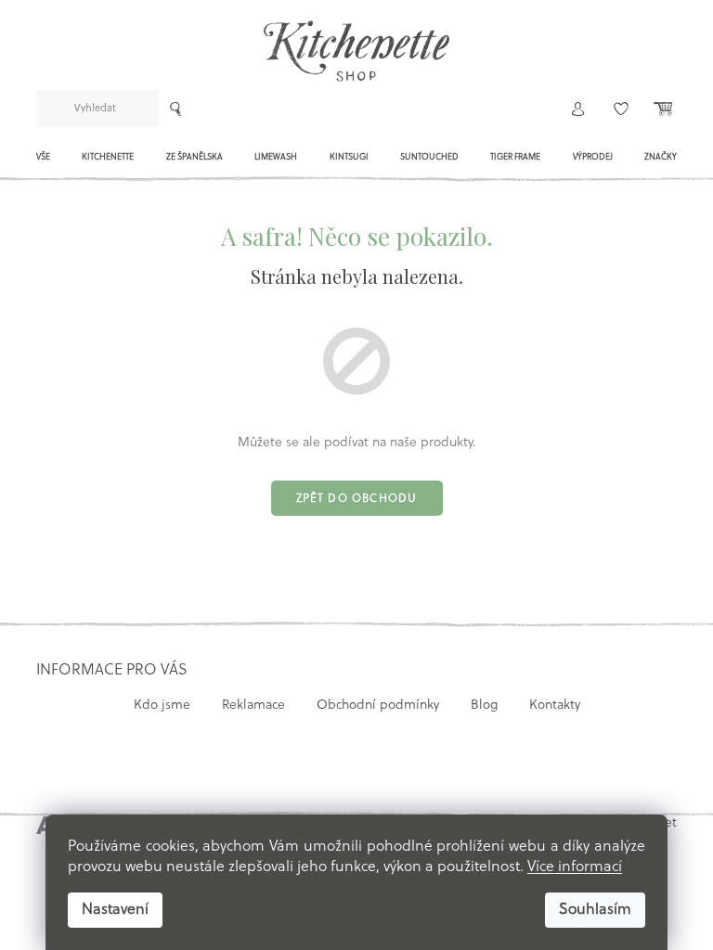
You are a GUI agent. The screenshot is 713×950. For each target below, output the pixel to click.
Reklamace (253, 705)
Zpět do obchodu (357, 499)
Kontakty (554, 705)
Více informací (574, 867)
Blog (484, 705)
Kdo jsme (162, 705)
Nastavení (115, 910)
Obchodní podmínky (378, 705)
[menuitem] (43, 162)
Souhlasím (595, 910)
